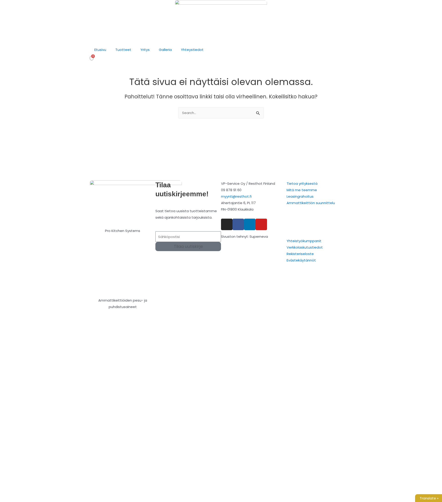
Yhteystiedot (192, 49)
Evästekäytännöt (301, 260)
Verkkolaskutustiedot (305, 247)
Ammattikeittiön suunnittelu (311, 202)
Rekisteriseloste (300, 253)
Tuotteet (123, 49)
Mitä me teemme (302, 190)
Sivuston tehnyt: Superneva (244, 236)
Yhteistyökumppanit (304, 240)
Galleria (165, 49)
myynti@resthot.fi (236, 196)
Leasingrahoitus (300, 196)
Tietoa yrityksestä (302, 183)
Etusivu (100, 49)
